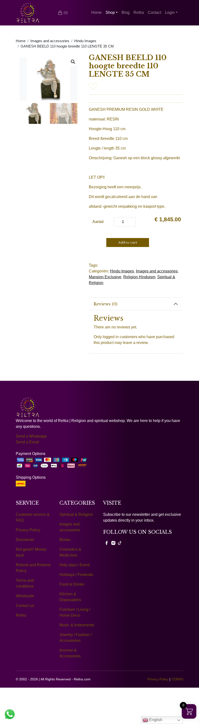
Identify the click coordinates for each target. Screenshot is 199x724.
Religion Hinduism (139, 277)
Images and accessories (49, 41)
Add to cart (127, 242)
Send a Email (27, 442)
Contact (154, 12)
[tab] (136, 304)
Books (64, 540)
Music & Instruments (76, 625)
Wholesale (25, 596)
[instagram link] (113, 543)
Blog (126, 12)
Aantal (98, 222)
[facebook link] (106, 543)
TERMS (177, 679)
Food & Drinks (71, 584)
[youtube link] (120, 543)
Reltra (138, 12)
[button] (73, 61)
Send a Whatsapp (31, 436)
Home (96, 12)
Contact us (25, 606)
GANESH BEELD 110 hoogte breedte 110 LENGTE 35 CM (67, 46)
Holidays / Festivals (76, 575)
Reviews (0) (105, 304)
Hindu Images (85, 41)
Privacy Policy (28, 530)
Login (170, 12)
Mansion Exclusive (105, 277)
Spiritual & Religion (76, 514)
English (155, 720)
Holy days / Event (74, 565)
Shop (110, 12)
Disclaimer (25, 540)
